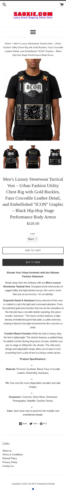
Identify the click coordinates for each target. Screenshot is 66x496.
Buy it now (33, 262)
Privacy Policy (9, 462)
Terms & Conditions (12, 454)
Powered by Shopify (46, 484)
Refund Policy (9, 458)
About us (7, 450)
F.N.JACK (32, 484)
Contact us (8, 466)
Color (32, 234)
